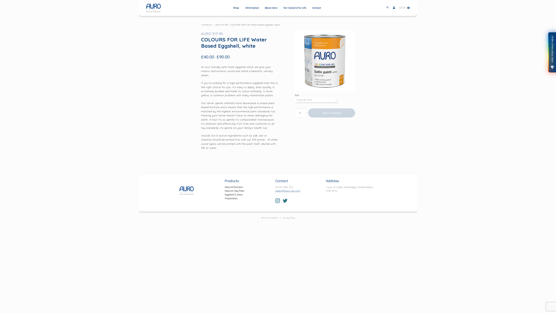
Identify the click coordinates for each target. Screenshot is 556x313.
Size (297, 95)
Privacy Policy (289, 218)
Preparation (231, 198)
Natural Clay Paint (234, 190)
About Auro (271, 7)
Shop (236, 8)
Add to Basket (331, 113)
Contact (316, 7)
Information (252, 7)
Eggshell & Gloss (234, 194)
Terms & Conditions (269, 218)
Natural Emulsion (234, 187)
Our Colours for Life (294, 7)
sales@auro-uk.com (287, 190)
